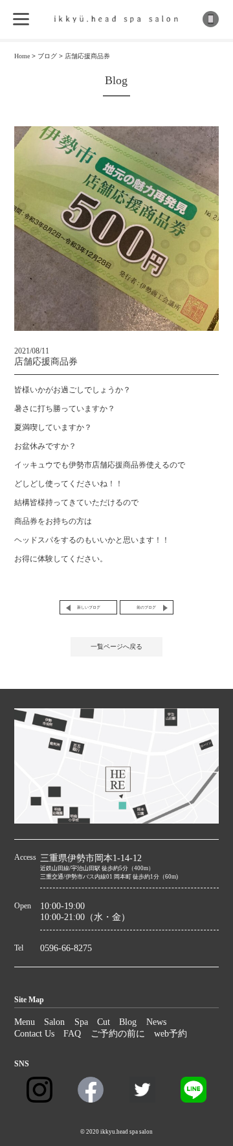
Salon (54, 1022)
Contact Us (34, 1034)
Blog (128, 1022)
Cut (103, 1022)
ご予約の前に (118, 1034)
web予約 (170, 1034)
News (156, 1022)
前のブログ (146, 607)
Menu (24, 1022)
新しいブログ (88, 607)
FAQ (72, 1034)
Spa (81, 1022)
